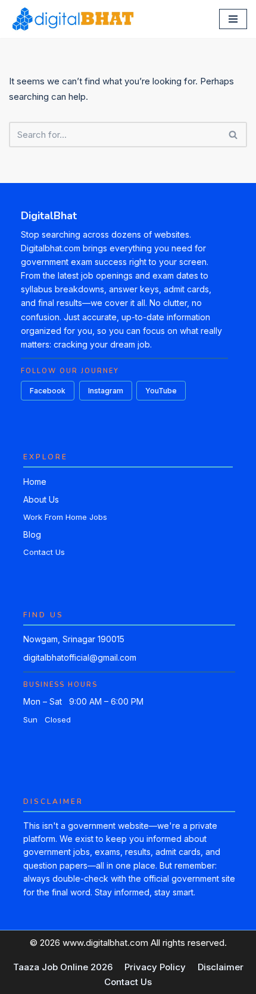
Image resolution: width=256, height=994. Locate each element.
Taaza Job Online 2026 (63, 967)
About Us (41, 499)
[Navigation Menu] (233, 19)
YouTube (161, 390)
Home (34, 482)
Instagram (105, 390)
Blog (32, 534)
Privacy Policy (155, 967)
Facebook (47, 390)
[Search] (233, 134)
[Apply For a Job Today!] (72, 19)
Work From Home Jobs (65, 517)
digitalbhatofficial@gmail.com (79, 657)
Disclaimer (220, 967)
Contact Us (44, 552)
